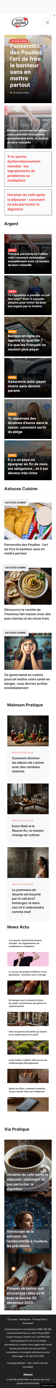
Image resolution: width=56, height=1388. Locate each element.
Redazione (25, 1319)
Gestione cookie (48, 1386)
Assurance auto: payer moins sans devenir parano (27, 386)
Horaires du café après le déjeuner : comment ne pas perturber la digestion (27, 1182)
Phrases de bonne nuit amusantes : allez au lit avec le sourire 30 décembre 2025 (25, 1295)
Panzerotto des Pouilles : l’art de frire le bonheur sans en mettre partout (27, 65)
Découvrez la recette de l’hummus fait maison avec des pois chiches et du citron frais (27, 614)
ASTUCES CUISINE (19, 41)
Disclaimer (28, 1323)
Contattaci (28, 1367)
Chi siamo (13, 1319)
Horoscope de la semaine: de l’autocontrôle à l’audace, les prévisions (27, 1238)
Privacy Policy (40, 1319)
